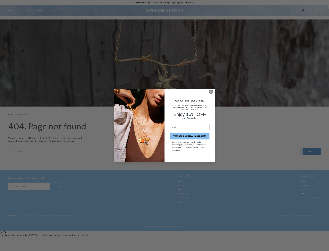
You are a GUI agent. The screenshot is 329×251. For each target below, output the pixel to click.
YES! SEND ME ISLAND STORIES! (189, 136)
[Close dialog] (211, 92)
